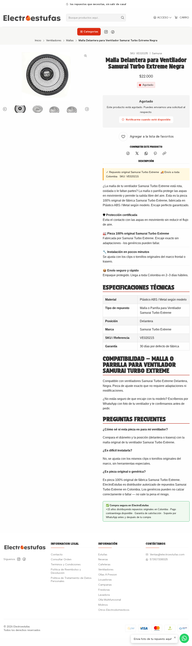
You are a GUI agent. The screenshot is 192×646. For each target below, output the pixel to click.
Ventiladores (53, 40)
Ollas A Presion (107, 574)
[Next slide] (86, 109)
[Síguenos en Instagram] (106, 31)
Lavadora (104, 594)
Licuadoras (105, 579)
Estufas (102, 554)
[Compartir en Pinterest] (155, 153)
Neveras (103, 559)
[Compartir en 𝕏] (137, 153)
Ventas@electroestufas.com (167, 554)
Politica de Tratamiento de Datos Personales (71, 579)
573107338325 (159, 559)
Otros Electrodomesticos (113, 609)
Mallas (70, 40)
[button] (88, 31)
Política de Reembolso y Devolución (66, 571)
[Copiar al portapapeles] (164, 153)
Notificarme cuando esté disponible (148, 119)
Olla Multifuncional (109, 599)
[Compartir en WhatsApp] (146, 153)
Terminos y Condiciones (66, 564)
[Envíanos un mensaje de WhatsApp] (184, 638)
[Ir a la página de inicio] (32, 17)
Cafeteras (104, 564)
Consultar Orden (61, 559)
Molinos (103, 604)
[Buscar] (122, 17)
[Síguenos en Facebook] (113, 31)
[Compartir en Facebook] (128, 153)
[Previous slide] (5, 109)
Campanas (105, 584)
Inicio (38, 40)
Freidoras (104, 589)
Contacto (57, 554)
